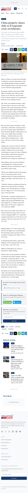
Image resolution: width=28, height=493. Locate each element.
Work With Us (4, 448)
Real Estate (17, 326)
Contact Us (4, 445)
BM (19, 8)
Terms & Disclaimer (6, 456)
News (7, 13)
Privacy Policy (4, 459)
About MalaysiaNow (6, 439)
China (7, 326)
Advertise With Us (5, 442)
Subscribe (14, 321)
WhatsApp (8, 302)
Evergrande (10, 329)
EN (15, 8)
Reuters (3, 43)
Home (2, 13)
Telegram (17, 302)
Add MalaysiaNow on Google (13, 288)
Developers (4, 329)
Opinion (12, 13)
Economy (12, 326)
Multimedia (19, 13)
